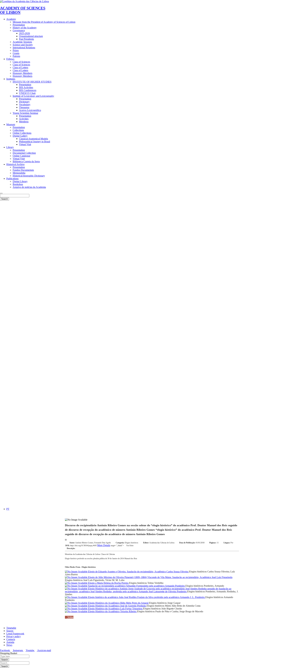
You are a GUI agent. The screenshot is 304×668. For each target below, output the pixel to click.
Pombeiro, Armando (214, 585)
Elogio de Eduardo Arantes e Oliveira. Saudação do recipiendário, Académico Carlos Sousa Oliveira (138, 571)
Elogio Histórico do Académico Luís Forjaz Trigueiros (115, 608)
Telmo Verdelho (155, 583)
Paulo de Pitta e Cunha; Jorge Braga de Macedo (179, 611)
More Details (103, 545)
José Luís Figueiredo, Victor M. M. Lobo (103, 580)
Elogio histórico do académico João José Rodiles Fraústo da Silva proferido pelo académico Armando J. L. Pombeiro (146, 597)
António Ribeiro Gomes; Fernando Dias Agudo (93, 543)
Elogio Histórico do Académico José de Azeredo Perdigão (117, 605)
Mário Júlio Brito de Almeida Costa (182, 605)
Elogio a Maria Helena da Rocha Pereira (108, 583)
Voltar (70, 617)
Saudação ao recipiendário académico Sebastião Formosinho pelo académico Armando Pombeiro (136, 585)
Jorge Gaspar (173, 603)
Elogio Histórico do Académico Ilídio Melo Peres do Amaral (118, 603)
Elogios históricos (131, 543)
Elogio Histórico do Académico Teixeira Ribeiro (112, 611)
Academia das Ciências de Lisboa (161, 543)
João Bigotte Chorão (171, 608)
